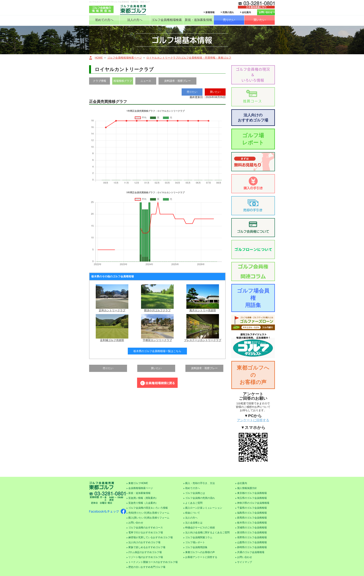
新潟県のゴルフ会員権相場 (252, 532)
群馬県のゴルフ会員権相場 (252, 517)
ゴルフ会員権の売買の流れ (200, 498)
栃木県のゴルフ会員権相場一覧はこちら (157, 351)
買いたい (259, 19)
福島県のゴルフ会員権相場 (252, 512)
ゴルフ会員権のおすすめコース (145, 527)
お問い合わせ (266, 12)
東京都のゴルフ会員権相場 (252, 493)
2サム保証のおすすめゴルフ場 (145, 552)
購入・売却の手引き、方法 (200, 483)
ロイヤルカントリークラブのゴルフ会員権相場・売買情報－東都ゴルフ (188, 57)
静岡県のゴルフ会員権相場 (252, 547)
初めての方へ (104, 19)
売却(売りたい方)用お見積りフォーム (148, 512)
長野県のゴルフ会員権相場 (252, 537)
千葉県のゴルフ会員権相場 (252, 507)
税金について (192, 512)
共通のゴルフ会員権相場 (250, 552)
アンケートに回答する (253, 420)
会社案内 (246, 12)
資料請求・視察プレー (177, 80)
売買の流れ (228, 12)
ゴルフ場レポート (253, 138)
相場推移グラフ (122, 80)
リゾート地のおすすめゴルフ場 (145, 557)
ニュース (145, 80)
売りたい (229, 19)
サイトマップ (244, 562)
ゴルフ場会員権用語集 (253, 298)
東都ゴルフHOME (138, 483)
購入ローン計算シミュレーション (203, 507)
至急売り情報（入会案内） (143, 502)
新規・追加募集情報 (198, 19)
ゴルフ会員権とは (195, 493)
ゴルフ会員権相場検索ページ (124, 57)
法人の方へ (134, 19)
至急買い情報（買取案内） (143, 498)
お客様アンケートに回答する (201, 557)
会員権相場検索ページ (140, 488)
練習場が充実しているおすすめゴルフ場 (150, 537)
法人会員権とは (193, 522)
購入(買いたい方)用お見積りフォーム (148, 517)
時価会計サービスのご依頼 (200, 527)
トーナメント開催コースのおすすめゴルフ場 (153, 562)
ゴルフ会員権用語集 (196, 547)
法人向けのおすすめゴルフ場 (253, 117)
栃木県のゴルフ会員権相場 (252, 522)
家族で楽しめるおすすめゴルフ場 (146, 547)
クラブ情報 (99, 80)
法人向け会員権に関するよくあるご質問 (207, 532)
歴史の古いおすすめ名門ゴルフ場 (146, 567)
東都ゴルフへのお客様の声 (253, 375)
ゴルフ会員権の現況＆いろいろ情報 (148, 507)
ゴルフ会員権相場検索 (166, 19)
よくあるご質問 (193, 502)
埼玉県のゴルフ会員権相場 (252, 498)
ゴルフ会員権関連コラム (198, 537)
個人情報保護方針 (247, 488)
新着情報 (210, 12)
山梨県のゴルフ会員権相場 (252, 542)
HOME (99, 57)
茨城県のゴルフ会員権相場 (252, 527)
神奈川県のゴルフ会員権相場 (253, 502)
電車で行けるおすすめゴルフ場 (145, 532)
